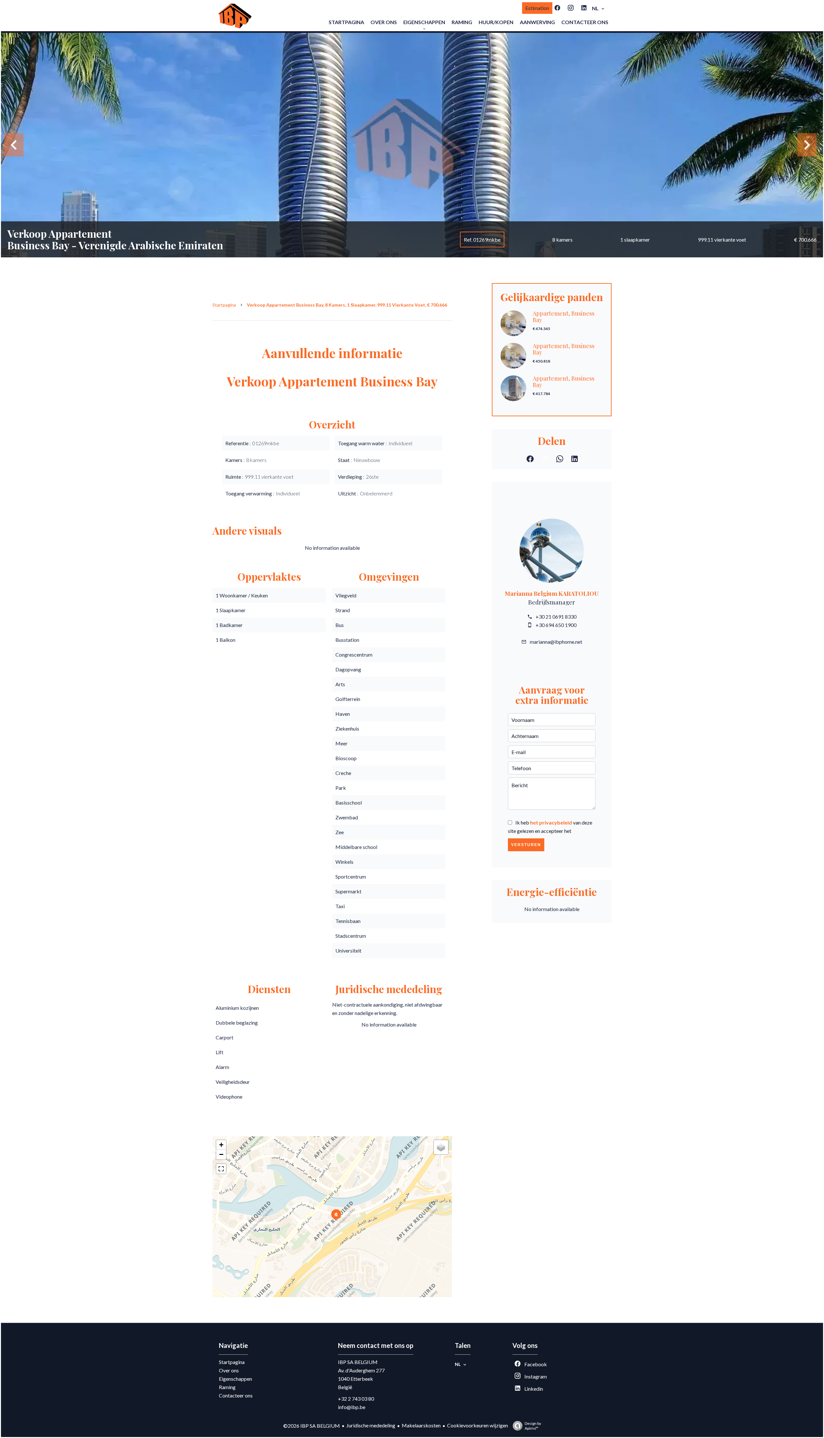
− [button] (221, 1154)
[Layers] (441, 1147)
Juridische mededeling (370, 1425)
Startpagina (224, 305)
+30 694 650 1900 (556, 625)
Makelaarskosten (421, 1425)
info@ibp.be (351, 1407)
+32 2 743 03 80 (356, 1399)
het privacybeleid (551, 822)
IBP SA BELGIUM (358, 1362)
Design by (533, 1426)
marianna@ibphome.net (556, 642)
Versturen (526, 845)
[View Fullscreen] (221, 1169)
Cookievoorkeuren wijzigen (477, 1425)
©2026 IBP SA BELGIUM (311, 1426)
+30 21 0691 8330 (556, 616)
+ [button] (221, 1145)
